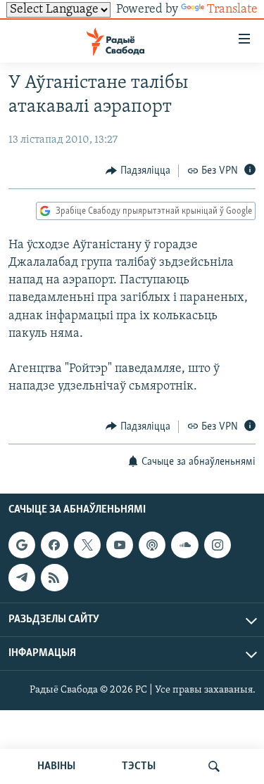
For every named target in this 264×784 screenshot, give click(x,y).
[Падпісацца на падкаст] (152, 545)
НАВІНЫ (56, 766)
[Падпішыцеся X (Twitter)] (87, 545)
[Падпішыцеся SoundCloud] (184, 545)
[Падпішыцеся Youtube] (119, 545)
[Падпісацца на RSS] (54, 577)
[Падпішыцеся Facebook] (54, 545)
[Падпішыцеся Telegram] (21, 577)
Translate (232, 10)
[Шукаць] (214, 766)
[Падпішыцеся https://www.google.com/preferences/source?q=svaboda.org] (21, 545)
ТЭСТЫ (139, 766)
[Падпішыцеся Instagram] (217, 545)
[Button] (138, 171)
